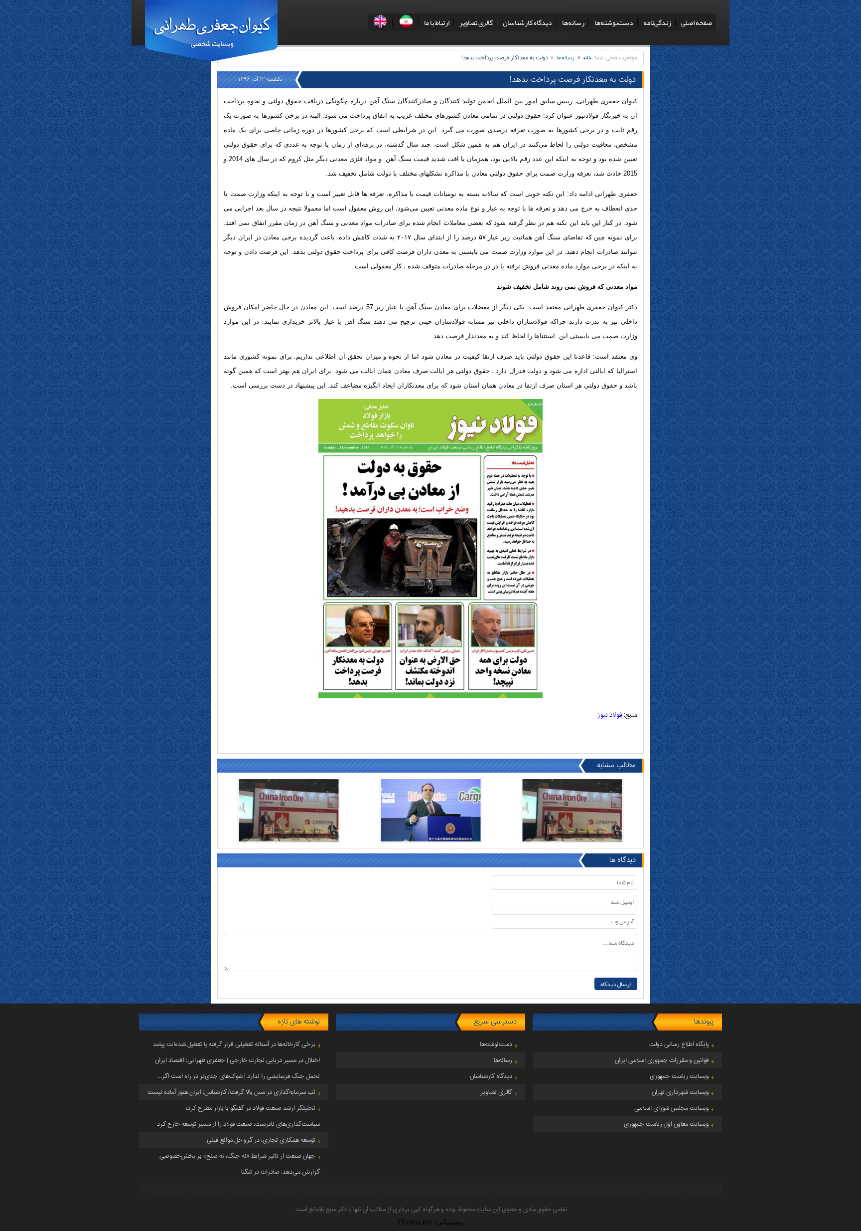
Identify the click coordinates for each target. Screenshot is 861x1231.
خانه (587, 58)
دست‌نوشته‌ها (613, 22)
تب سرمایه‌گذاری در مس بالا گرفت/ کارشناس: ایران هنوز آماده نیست (231, 1092)
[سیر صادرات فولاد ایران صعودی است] (572, 810)
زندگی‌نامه (657, 22)
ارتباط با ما (436, 22)
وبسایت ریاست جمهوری (679, 1076)
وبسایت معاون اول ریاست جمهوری (666, 1124)
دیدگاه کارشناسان (527, 22)
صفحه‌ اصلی (696, 22)
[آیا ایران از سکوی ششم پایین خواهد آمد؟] (430, 810)
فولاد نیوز (609, 715)
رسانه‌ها (573, 22)
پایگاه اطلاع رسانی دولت (679, 1044)
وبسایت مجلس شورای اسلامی (671, 1108)
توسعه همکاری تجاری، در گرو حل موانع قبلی (261, 1140)
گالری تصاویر (476, 22)
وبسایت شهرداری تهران (680, 1092)
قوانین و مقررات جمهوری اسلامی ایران (662, 1060)
